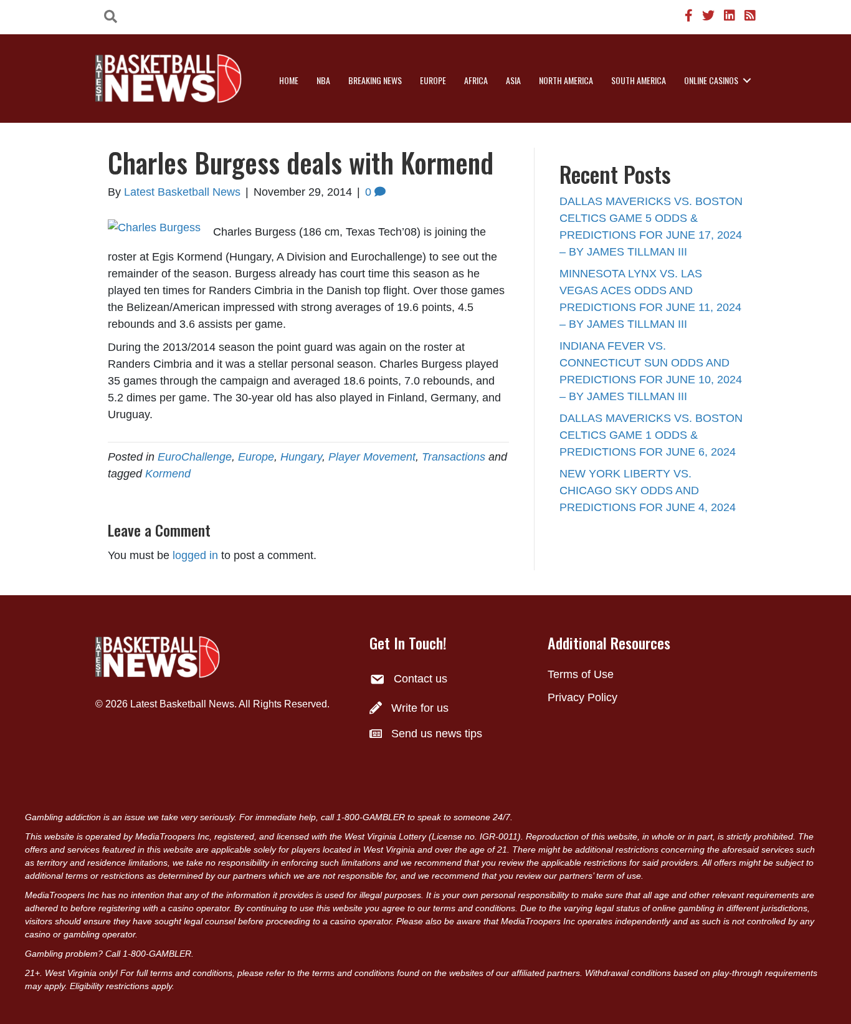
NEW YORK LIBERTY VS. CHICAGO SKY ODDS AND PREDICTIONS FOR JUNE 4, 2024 (647, 490)
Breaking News (375, 80)
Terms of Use (581, 674)
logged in (195, 555)
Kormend (168, 473)
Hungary (301, 457)
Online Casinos (711, 80)
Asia (513, 80)
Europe (433, 80)
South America (638, 80)
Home (288, 80)
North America (566, 80)
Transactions (453, 457)
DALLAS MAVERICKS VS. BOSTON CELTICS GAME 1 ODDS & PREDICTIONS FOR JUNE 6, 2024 (651, 435)
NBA (323, 80)
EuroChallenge (195, 457)
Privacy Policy (582, 697)
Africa (476, 80)
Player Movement (372, 457)
